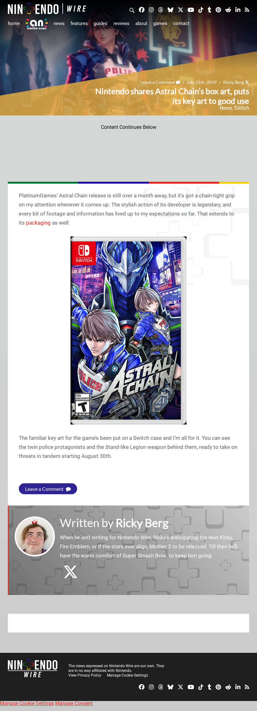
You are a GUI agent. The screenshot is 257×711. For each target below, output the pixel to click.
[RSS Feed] (247, 9)
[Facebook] (141, 9)
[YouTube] (191, 9)
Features (79, 23)
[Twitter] (180, 9)
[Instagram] (151, 9)
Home (14, 23)
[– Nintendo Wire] (47, 8)
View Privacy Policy (84, 675)
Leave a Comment (158, 82)
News (59, 23)
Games (160, 23)
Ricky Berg (233, 82)
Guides (101, 23)
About (141, 23)
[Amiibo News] (37, 23)
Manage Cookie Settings (127, 675)
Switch (241, 108)
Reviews (121, 23)
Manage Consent (74, 703)
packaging (38, 223)
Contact (181, 23)
